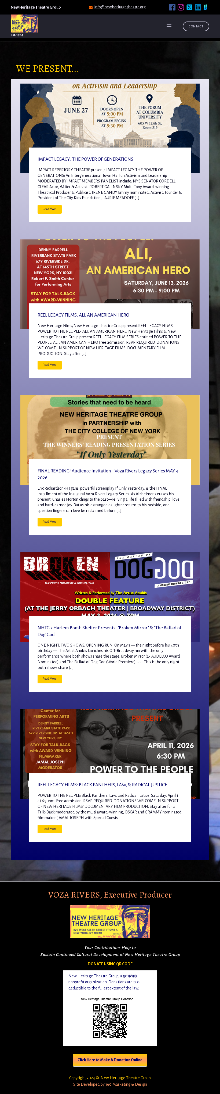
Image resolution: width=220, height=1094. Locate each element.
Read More (50, 209)
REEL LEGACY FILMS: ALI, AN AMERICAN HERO (83, 315)
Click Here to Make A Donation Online (110, 1060)
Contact (196, 26)
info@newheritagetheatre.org (120, 7)
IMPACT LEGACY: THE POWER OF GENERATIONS (85, 159)
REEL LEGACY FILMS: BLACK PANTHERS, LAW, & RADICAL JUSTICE (102, 784)
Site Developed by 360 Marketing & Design (110, 1084)
